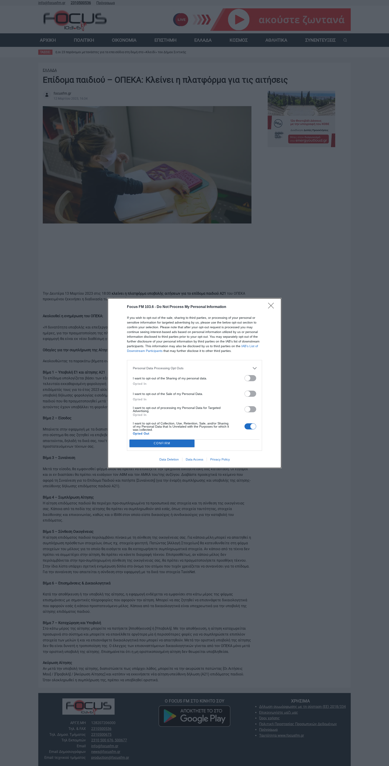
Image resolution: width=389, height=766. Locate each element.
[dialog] (194, 383)
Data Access (194, 459)
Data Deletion (169, 459)
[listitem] (194, 368)
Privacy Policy (220, 459)
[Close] (272, 307)
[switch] (250, 378)
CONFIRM (162, 443)
